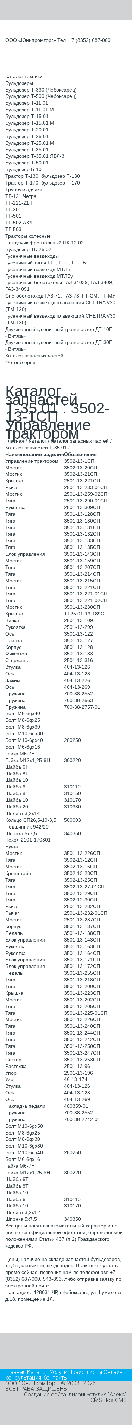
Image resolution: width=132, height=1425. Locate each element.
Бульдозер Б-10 (23, 169)
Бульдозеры (19, 83)
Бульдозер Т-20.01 (27, 129)
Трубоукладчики (23, 189)
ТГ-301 (13, 209)
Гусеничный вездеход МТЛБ (37, 269)
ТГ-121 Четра (21, 196)
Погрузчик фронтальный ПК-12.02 (44, 242)
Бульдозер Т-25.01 (27, 136)
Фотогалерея (20, 362)
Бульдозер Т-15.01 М (29, 123)
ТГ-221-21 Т (19, 203)
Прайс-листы (85, 1372)
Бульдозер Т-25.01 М (29, 143)
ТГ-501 (13, 216)
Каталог (37, 441)
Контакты (55, 1377)
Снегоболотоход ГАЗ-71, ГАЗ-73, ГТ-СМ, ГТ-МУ (60, 296)
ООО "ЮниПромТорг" (32, 1383)
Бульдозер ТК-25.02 (28, 249)
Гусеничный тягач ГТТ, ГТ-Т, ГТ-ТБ (45, 262)
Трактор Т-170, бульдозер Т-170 (42, 183)
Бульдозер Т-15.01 (27, 116)
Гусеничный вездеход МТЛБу (39, 276)
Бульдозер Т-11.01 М (29, 109)
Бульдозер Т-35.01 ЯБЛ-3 (34, 156)
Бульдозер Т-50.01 (27, 162)
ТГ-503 (13, 229)
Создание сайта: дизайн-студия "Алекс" (75, 1394)
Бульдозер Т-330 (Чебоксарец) (41, 90)
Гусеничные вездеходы (32, 256)
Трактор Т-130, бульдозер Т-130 (42, 176)
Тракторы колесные (28, 236)
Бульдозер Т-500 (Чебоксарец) (41, 96)
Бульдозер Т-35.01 (27, 149)
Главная (14, 441)
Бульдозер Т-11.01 (26, 103)
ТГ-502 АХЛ (18, 222)
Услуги (58, 1372)
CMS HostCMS (108, 1400)
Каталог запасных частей (34, 355)
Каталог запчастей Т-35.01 (36, 447)
